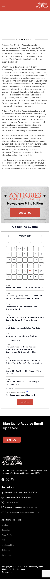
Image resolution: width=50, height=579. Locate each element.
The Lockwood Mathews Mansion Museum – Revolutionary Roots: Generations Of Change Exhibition (22, 349)
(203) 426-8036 (12, 502)
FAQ (3, 540)
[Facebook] (4, 480)
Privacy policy (7, 572)
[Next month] (41, 236)
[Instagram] (13, 480)
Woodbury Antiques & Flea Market (21, 395)
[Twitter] (8, 480)
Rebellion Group (19, 569)
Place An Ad (7, 535)
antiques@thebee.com (29, 512)
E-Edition (5, 525)
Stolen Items (7, 555)
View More (25, 402)
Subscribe (6, 530)
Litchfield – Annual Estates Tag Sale (23, 328)
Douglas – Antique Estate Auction (21, 336)
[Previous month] (8, 236)
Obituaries (6, 550)
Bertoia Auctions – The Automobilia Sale (25, 288)
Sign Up (11, 439)
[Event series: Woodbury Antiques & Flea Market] (27, 392)
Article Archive (8, 545)
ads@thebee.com (30, 507)
